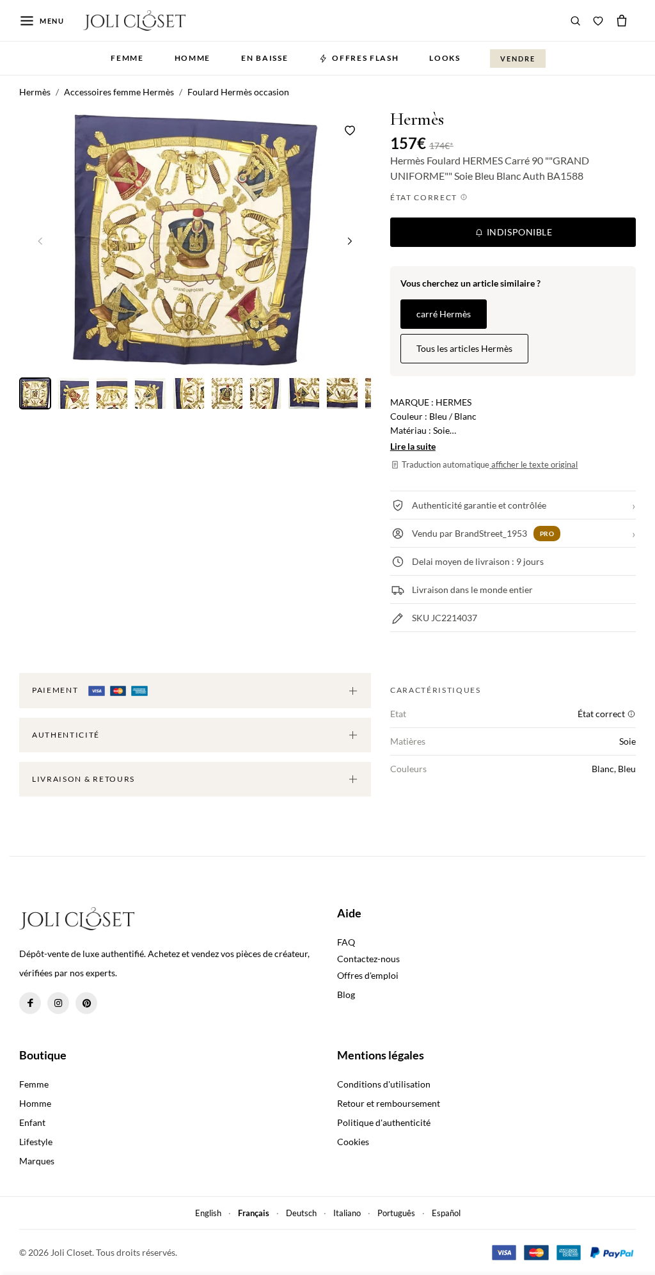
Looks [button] (444, 58)
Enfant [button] (32, 1122)
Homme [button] (192, 58)
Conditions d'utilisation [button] (383, 1084)
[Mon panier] (621, 20)
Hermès (417, 119)
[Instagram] (58, 1003)
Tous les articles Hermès (464, 348)
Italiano (347, 1213)
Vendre (517, 58)
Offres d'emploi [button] (368, 975)
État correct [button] (425, 197)
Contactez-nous (368, 958)
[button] (350, 240)
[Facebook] (30, 1003)
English (208, 1213)
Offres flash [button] (365, 58)
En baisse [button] (264, 58)
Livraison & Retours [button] (83, 779)
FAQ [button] (346, 942)
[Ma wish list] (598, 20)
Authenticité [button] (66, 735)
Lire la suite (413, 446)
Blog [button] (346, 994)
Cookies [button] (353, 1141)
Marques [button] (36, 1160)
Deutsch (301, 1213)
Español (446, 1213)
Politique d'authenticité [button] (383, 1122)
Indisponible (518, 231)
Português (396, 1213)
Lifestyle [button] (35, 1141)
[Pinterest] (86, 1003)
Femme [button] (127, 58)
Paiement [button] (56, 690)
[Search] (576, 20)
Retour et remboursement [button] (388, 1103)
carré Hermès (443, 313)
